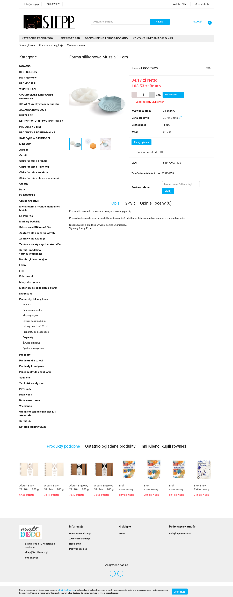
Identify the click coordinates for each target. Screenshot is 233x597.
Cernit (23, 155)
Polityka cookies (78, 548)
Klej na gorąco (30, 315)
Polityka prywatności (180, 533)
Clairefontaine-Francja (33, 160)
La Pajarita (26, 216)
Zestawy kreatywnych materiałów (40, 244)
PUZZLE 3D (26, 115)
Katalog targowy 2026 (32, 426)
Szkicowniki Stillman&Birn (35, 227)
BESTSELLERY (28, 72)
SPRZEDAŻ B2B (70, 38)
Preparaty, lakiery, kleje (34, 299)
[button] (76, 526)
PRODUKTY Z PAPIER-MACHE (37, 132)
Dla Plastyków (28, 77)
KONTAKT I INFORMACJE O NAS (153, 38)
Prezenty (25, 354)
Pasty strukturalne (32, 310)
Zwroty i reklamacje (79, 538)
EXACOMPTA (27, 195)
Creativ (23, 183)
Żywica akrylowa (31, 342)
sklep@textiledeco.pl (36, 552)
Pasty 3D (27, 304)
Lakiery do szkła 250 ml (35, 326)
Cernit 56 (25, 421)
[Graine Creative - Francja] (208, 68)
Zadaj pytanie (141, 142)
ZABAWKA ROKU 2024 (32, 109)
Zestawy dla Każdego (32, 238)
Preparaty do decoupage (36, 331)
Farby (23, 265)
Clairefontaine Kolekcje (34, 172)
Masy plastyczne (30, 282)
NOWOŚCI (25, 66)
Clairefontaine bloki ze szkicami (39, 178)
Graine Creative (29, 200)
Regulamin (75, 543)
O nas (122, 533)
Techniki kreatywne (31, 383)
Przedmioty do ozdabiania (35, 372)
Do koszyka (171, 94)
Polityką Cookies (67, 590)
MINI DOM (25, 143)
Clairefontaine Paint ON (34, 166)
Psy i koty (25, 389)
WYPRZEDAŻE (28, 89)
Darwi (22, 189)
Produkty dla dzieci (31, 360)
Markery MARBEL (30, 221)
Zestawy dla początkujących (37, 233)
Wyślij (168, 191)
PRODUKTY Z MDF (30, 126)
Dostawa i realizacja (80, 533)
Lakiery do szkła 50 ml (34, 321)
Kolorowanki (27, 276)
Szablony (25, 377)
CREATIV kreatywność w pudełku (39, 104)
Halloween (25, 394)
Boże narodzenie (29, 400)
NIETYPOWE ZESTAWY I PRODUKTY (41, 121)
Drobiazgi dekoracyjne (33, 259)
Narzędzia (25, 293)
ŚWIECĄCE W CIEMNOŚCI (34, 138)
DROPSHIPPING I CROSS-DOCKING (106, 38)
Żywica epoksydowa (33, 348)
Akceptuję (179, 591)
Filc (21, 270)
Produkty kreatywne (32, 366)
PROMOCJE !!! (27, 83)
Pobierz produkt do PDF (150, 152)
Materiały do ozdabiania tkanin (38, 287)
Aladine (23, 149)
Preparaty (28, 337)
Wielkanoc (25, 406)
